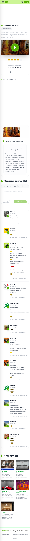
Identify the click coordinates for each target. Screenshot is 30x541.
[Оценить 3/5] (15, 59)
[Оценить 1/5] (9, 59)
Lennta (12, 284)
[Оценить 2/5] (12, 59)
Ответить (14, 237)
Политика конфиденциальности (20, 534)
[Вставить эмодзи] (22, 186)
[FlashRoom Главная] (6, 2)
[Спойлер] (18, 186)
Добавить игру (6, 534)
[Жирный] (4, 186)
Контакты (15, 538)
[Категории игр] (3, 2)
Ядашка (12, 211)
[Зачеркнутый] (10, 186)
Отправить (20, 201)
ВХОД (26, 2)
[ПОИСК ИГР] (22, 2)
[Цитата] (15, 186)
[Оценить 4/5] (18, 59)
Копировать (23, 237)
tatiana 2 (13, 401)
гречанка (13, 385)
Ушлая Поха (14, 325)
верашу (12, 228)
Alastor (18, 67)
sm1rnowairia (14, 434)
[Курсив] (7, 186)
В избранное (16, 72)
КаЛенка (13, 243)
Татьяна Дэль (14, 303)
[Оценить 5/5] (21, 59)
